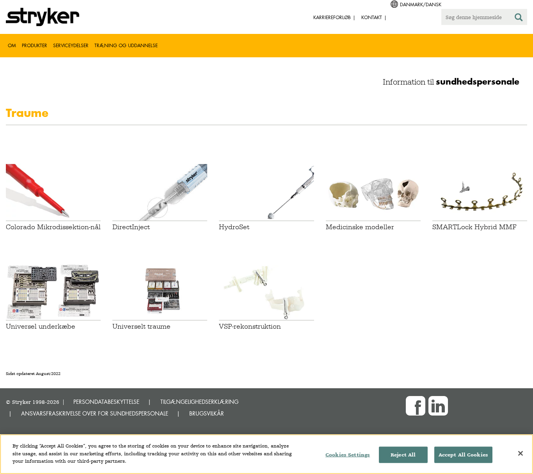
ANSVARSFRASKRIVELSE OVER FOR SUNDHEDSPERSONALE (94, 413)
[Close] (520, 453)
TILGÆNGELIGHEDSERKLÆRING (199, 401)
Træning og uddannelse (126, 45)
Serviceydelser (71, 45)
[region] (266, 454)
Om (12, 45)
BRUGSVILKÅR (206, 413)
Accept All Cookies (463, 455)
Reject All (403, 455)
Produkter (34, 45)
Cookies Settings (347, 455)
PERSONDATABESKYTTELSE (106, 401)
